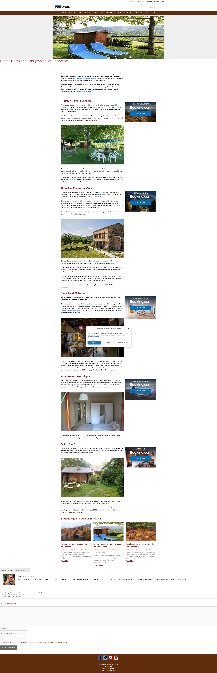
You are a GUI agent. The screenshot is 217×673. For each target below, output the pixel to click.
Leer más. (97, 336)
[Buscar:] (157, 7)
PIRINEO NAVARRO (107, 13)
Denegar (108, 342)
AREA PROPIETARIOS (159, 1)
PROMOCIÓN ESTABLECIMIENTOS (136, 1)
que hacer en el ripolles (14, 593)
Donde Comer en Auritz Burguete (11, 596)
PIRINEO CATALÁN (75, 13)
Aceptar (94, 342)
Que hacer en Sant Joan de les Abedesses (33, 593)
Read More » (66, 561)
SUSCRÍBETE (149, 1)
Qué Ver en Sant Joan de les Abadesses (13, 595)
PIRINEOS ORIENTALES (124, 13)
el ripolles (4, 593)
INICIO (63, 13)
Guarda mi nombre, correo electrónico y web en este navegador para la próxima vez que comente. (34, 642)
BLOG (154, 13)
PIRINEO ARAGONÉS (91, 13)
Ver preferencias (123, 342)
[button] (129, 329)
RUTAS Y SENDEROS (141, 13)
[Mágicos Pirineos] (63, 7)
